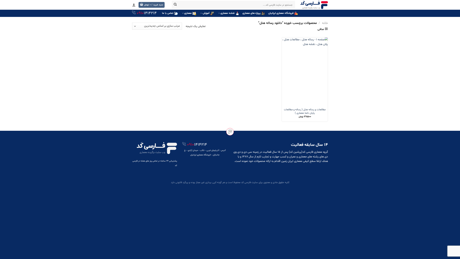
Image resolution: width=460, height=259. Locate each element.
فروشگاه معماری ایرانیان (280, 13)
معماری (188, 13)
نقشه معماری (227, 13)
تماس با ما (167, 13)
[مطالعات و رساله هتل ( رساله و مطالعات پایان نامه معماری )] (305, 71)
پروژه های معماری (251, 13)
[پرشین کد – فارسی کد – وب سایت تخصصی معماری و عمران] (314, 5)
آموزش (206, 13)
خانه (325, 23)
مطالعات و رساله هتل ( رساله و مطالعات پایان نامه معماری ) (305, 111)
